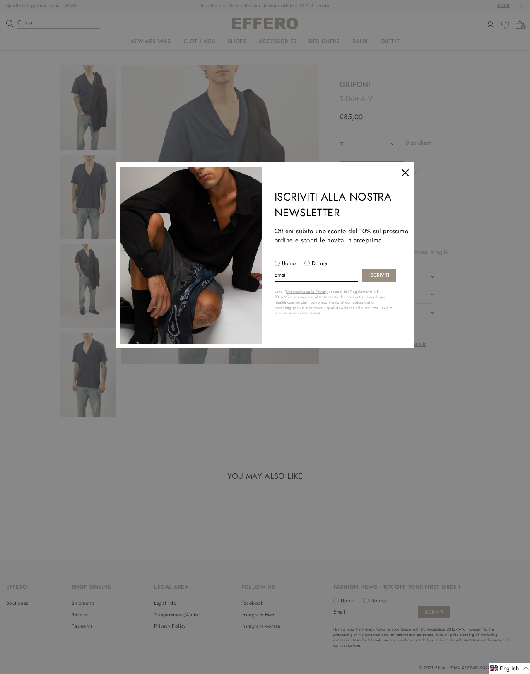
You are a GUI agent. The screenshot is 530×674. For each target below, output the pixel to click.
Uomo (289, 263)
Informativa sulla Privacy (307, 291)
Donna (320, 263)
